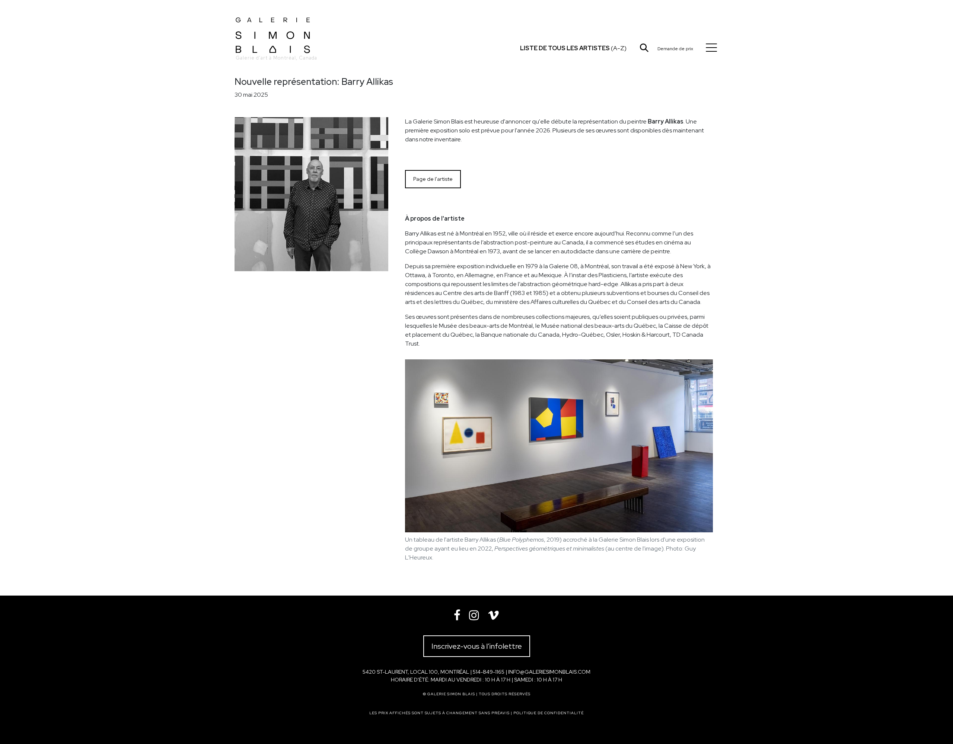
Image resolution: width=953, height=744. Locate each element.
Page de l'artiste (433, 179)
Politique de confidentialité (548, 713)
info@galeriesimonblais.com (549, 671)
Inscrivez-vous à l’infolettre (476, 646)
